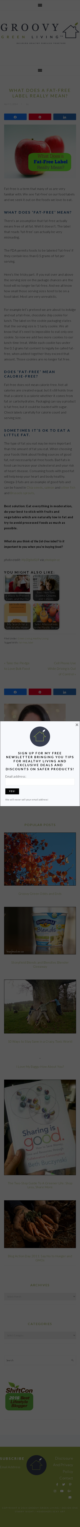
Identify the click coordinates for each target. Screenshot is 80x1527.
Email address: (15, 776)
